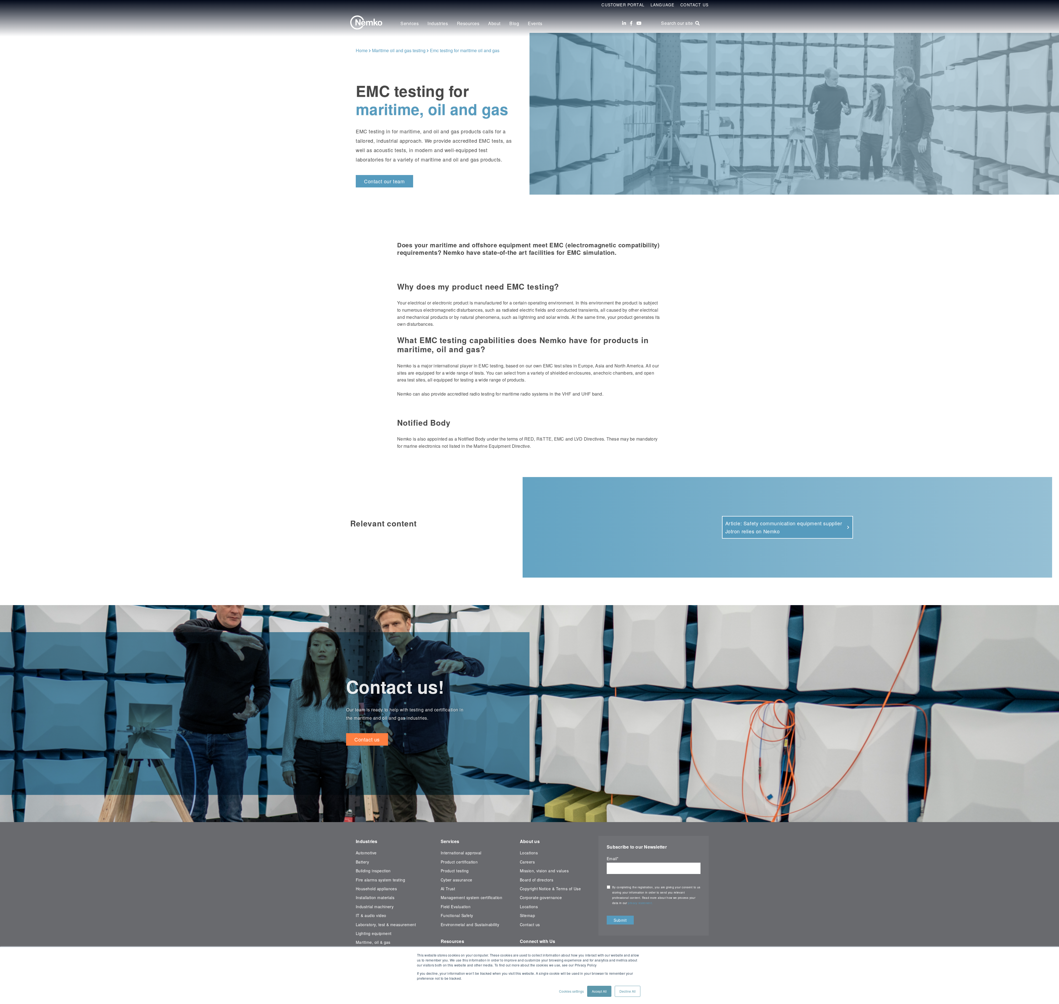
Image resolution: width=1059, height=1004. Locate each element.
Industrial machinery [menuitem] (375, 906)
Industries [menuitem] (437, 23)
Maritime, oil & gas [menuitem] (373, 942)
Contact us (367, 739)
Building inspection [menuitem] (373, 870)
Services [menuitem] (409, 23)
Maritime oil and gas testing (399, 50)
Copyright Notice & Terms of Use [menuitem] (550, 888)
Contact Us (694, 4)
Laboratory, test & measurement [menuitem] (386, 924)
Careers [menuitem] (527, 862)
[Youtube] (639, 23)
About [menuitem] (494, 23)
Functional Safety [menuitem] (457, 915)
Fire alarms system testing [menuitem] (380, 880)
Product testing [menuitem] (455, 870)
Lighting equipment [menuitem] (373, 933)
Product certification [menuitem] (459, 862)
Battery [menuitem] (362, 862)
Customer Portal (623, 4)
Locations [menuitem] (529, 852)
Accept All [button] (599, 991)
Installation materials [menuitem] (375, 897)
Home (362, 50)
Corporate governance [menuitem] (541, 897)
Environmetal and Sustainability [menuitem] (470, 924)
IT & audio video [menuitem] (371, 915)
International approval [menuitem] (461, 852)
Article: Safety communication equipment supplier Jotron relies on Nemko (783, 527)
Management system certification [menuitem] (471, 897)
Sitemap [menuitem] (527, 915)
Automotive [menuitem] (366, 852)
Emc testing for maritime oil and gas (464, 50)
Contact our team (384, 181)
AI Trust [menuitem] (448, 888)
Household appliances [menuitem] (376, 888)
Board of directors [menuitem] (536, 880)
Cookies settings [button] (571, 991)
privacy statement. (641, 903)
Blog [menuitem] (514, 23)
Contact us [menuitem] (530, 924)
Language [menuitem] (662, 4)
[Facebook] (631, 23)
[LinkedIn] (624, 23)
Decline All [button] (627, 991)
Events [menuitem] (535, 23)
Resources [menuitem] (468, 23)
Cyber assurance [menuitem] (456, 880)
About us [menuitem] (530, 841)
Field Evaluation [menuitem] (456, 906)
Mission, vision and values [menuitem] (544, 870)
